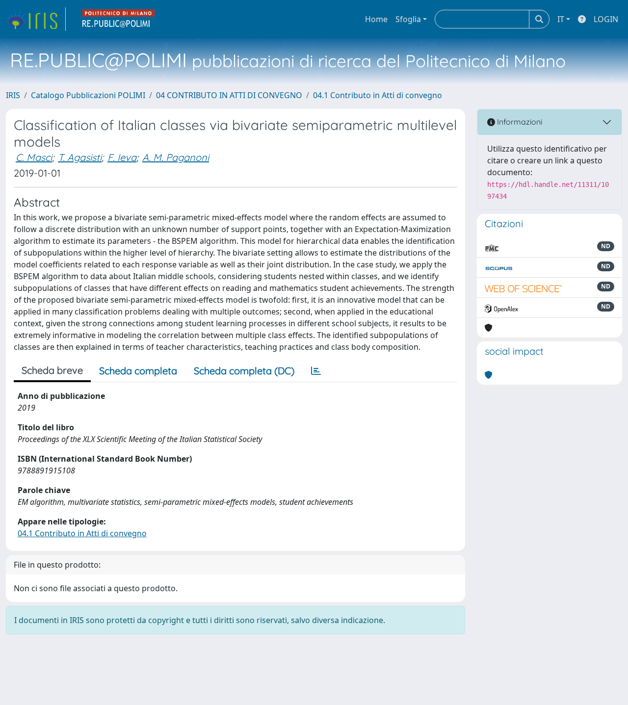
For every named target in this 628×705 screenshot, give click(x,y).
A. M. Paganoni (175, 157)
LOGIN (606, 19)
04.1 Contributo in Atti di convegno (377, 95)
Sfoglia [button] (408, 19)
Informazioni (518, 122)
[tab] (316, 371)
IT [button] (560, 19)
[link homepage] (36, 19)
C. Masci (34, 157)
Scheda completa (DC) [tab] (244, 371)
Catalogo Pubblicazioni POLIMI (88, 95)
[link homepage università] (119, 19)
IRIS (13, 95)
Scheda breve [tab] (52, 370)
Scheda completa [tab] (138, 371)
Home (376, 19)
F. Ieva (121, 157)
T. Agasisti (80, 157)
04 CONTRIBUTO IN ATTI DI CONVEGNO (229, 95)
